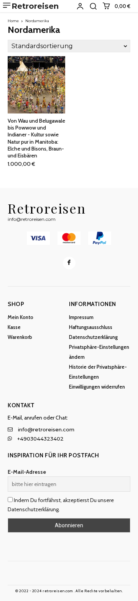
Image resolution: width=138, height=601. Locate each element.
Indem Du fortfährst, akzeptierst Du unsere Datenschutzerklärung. (61, 505)
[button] (93, 6)
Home (13, 21)
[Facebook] (69, 263)
